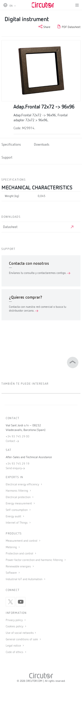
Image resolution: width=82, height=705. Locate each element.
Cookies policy (15, 626)
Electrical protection (18, 497)
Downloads (41, 144)
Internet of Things (17, 522)
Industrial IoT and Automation (24, 579)
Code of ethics (14, 652)
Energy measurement (19, 503)
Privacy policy (14, 620)
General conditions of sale (22, 639)
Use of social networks (20, 633)
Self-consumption (17, 510)
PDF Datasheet (70, 27)
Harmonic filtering (17, 490)
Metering (12, 547)
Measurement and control (22, 540)
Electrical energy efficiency (23, 484)
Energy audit (14, 516)
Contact (11, 441)
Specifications (11, 144)
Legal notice (13, 645)
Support (7, 157)
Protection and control (20, 553)
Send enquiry (14, 468)
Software (12, 572)
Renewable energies (19, 566)
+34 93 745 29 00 (17, 436)
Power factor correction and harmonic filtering (35, 560)
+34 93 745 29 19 (17, 463)
